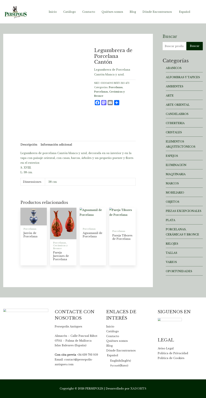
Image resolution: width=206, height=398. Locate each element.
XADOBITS (138, 388)
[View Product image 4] (81, 125)
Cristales (174, 132)
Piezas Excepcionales (183, 211)
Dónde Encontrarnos (121, 350)
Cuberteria (175, 123)
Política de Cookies (171, 358)
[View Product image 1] (28, 125)
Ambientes (174, 86)
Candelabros (177, 114)
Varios (171, 262)
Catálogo (112, 331)
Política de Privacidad (173, 353)
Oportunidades (179, 271)
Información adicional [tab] (56, 144)
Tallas (171, 252)
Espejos (172, 155)
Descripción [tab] (28, 144)
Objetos (172, 201)
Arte (170, 95)
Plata (170, 220)
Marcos (172, 183)
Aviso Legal (166, 348)
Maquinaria (176, 174)
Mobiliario (175, 192)
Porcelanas (116, 87)
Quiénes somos (117, 340)
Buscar (194, 46)
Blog (109, 345)
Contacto (112, 336)
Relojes (172, 243)
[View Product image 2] (46, 125)
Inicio (110, 326)
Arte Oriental (178, 104)
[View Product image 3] (64, 125)
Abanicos (174, 68)
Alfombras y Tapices (183, 77)
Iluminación (176, 165)
